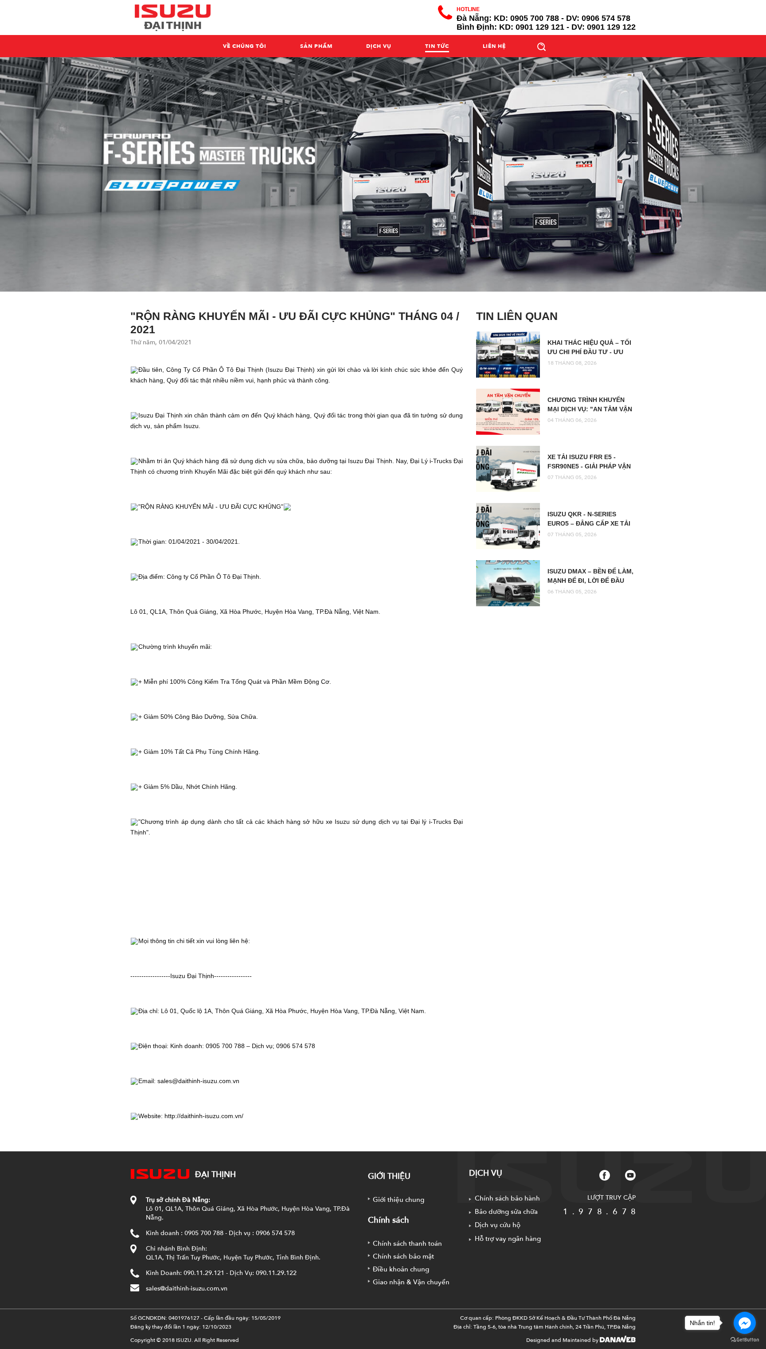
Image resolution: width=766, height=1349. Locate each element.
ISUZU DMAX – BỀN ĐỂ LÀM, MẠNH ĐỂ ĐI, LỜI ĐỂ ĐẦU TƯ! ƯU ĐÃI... (590, 580)
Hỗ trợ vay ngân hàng (508, 1238)
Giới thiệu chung (398, 1199)
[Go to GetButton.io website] (745, 1340)
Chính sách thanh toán (407, 1243)
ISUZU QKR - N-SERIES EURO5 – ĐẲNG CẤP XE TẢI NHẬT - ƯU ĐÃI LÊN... (588, 523)
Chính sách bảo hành (507, 1198)
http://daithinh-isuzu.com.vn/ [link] (203, 1115)
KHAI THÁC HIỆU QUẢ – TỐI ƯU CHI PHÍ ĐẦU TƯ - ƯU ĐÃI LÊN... (589, 352)
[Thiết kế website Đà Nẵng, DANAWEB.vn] (618, 1340)
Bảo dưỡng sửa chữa (506, 1211)
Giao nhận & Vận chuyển (411, 1282)
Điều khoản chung (401, 1269)
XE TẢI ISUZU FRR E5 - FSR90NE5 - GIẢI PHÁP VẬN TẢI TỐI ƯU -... (589, 466)
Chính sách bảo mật (403, 1256)
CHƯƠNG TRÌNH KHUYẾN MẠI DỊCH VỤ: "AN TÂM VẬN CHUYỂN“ (589, 409)
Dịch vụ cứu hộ (497, 1224)
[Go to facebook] (745, 1323)
